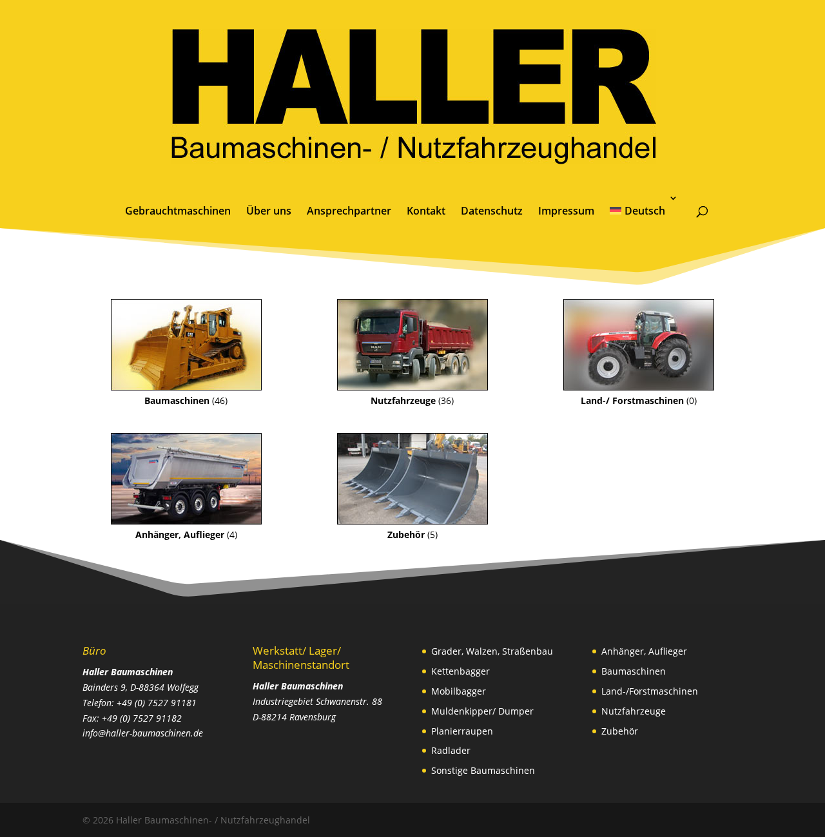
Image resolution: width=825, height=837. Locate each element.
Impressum (566, 211)
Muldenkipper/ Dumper (482, 711)
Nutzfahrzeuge (633, 711)
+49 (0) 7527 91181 (157, 703)
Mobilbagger (458, 691)
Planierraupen (462, 731)
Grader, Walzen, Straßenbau (492, 651)
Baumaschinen (633, 671)
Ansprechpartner (349, 211)
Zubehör (619, 731)
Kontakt (426, 211)
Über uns (268, 211)
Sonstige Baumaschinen (483, 770)
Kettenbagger (460, 671)
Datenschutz (492, 211)
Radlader (451, 750)
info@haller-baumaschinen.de (142, 733)
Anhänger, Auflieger (644, 651)
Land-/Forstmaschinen (649, 691)
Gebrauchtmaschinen (178, 211)
